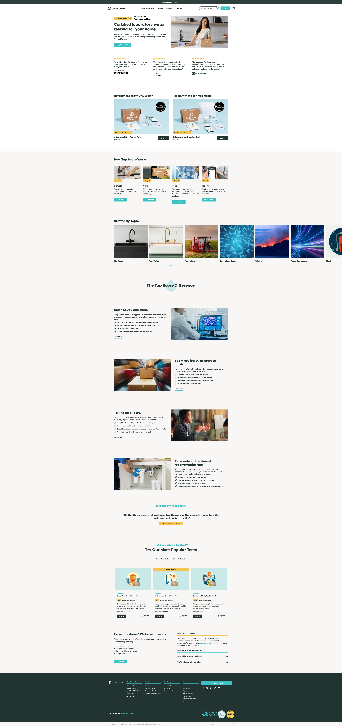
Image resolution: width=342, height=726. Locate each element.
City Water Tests (131, 686)
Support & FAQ (187, 696)
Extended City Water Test (204, 596)
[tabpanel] (171, 518)
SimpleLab (231, 724)
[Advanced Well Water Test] (200, 116)
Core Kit (200, 638)
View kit (121, 616)
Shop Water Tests (123, 45)
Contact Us (120, 661)
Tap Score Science (150, 686)
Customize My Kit (206, 643)
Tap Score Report (150, 688)
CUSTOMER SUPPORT (217, 683)
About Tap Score (169, 686)
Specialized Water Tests (133, 691)
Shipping (185, 691)
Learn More (150, 199)
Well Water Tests (131, 688)
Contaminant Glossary (189, 698)
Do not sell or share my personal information (149, 724)
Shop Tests (120, 199)
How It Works (208, 199)
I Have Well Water (179, 559)
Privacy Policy (122, 724)
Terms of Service (112, 724)
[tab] (170, 265)
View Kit (164, 138)
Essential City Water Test (128, 596)
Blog (184, 701)
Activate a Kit (186, 688)
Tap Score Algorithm (151, 691)
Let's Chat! (118, 437)
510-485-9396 (127, 713)
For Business (130, 696)
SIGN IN (225, 8)
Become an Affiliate (169, 691)
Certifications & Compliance (153, 693)
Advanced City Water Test (166, 596)
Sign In (184, 686)
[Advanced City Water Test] (141, 116)
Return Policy (131, 724)
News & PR (167, 688)
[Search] (216, 8)
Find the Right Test (188, 693)
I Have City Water (162, 559)
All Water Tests (130, 693)
